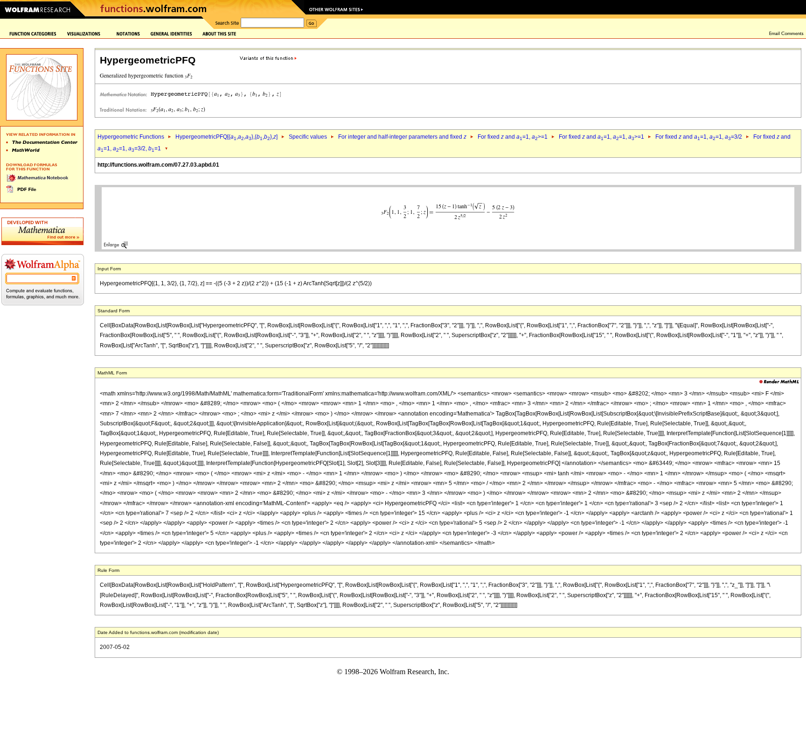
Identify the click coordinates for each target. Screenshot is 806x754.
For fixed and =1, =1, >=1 (601, 137)
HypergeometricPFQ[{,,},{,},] (226, 137)
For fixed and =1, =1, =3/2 (698, 137)
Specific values (308, 137)
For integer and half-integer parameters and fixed (402, 137)
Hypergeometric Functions (130, 137)
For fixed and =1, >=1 (513, 137)
